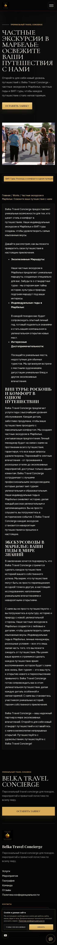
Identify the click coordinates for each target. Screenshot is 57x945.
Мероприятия (10, 876)
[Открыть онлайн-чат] (50, 938)
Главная (6, 195)
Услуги (6, 871)
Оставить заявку (17, 105)
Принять (41, 927)
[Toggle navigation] (51, 5)
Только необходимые (16, 927)
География (8, 880)
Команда (7, 885)
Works (16, 195)
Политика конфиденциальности (21, 894)
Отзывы (6, 890)
